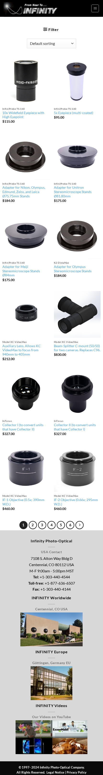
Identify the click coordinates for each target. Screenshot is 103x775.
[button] (95, 8)
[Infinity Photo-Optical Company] (32, 8)
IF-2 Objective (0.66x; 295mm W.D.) (76, 502)
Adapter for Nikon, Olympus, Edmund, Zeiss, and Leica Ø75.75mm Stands (23, 192)
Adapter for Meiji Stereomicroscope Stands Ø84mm (21, 271)
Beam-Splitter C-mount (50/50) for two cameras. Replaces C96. (77, 348)
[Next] (79, 525)
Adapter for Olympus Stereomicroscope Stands (73, 269)
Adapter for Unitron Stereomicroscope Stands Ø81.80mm (73, 192)
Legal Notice (55, 772)
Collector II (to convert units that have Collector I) (75, 427)
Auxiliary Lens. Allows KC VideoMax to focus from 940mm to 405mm (21, 350)
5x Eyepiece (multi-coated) (73, 113)
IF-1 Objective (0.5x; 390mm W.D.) (23, 502)
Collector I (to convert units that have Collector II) (22, 427)
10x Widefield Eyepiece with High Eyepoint (23, 115)
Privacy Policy (76, 772)
